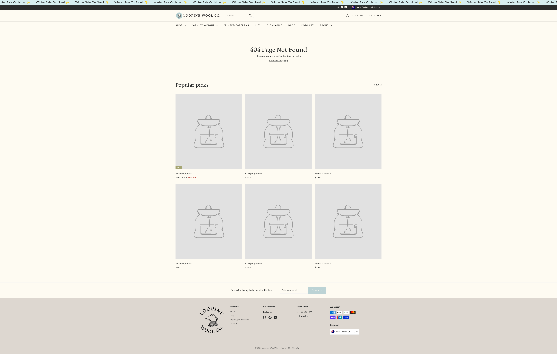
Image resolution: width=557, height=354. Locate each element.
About (325, 25)
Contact (233, 324)
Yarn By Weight (204, 25)
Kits (258, 25)
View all (377, 84)
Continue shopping (278, 60)
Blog (292, 25)
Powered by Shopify (290, 348)
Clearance (275, 25)
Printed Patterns (236, 25)
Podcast (307, 25)
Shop (180, 25)
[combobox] (239, 15)
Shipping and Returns (239, 319)
